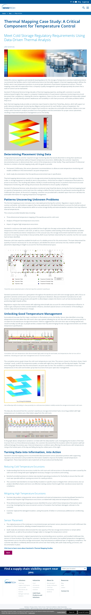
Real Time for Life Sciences (22, 590)
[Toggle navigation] (88, 8)
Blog (10, 13)
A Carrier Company (25, 608)
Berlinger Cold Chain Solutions (23, 595)
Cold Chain (21, 583)
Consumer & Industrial (36, 588)
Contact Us (65, 591)
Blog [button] (79, 2)
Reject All (71, 612)
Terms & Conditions (51, 607)
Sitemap (26, 607)
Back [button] (8, 553)
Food (34, 583)
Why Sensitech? (51, 583)
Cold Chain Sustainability (50, 588)
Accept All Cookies (83, 612)
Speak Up (49, 591)
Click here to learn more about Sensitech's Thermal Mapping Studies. (28, 548)
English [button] (85, 2)
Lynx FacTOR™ (22, 587)
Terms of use (41, 607)
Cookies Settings (61, 612)
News (62, 585)
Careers (63, 587)
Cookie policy (31, 613)
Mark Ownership (62, 607)
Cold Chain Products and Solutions (37, 595)
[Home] (8, 8)
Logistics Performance (24, 585)
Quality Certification (52, 585)
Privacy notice (33, 607)
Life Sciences (36, 585)
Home (4, 13)
